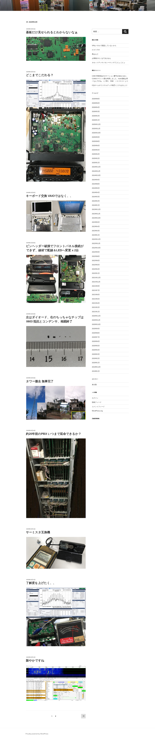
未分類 (94, 384)
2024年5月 (96, 188)
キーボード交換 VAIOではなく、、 (49, 196)
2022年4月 (96, 269)
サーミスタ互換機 (38, 532)
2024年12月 (96, 167)
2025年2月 (96, 158)
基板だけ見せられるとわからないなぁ (52, 32)
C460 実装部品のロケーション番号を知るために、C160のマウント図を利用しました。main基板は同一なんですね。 (110, 78)
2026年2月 (96, 116)
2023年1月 (96, 235)
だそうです (96, 50)
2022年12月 (96, 239)
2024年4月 (96, 192)
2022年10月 (96, 248)
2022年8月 (96, 256)
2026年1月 (96, 120)
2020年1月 (96, 363)
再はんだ (95, 54)
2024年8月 (96, 184)
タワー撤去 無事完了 (40, 381)
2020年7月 (96, 337)
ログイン (95, 398)
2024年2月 (96, 201)
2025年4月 (96, 154)
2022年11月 (96, 243)
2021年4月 (96, 303)
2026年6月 (96, 103)
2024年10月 (96, 175)
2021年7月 (96, 290)
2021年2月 (96, 307)
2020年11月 (96, 320)
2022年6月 (96, 260)
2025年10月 (96, 133)
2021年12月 (96, 277)
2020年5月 (96, 346)
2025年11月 (96, 128)
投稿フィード (96, 402)
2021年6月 (96, 294)
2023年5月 (96, 222)
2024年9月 (96, 180)
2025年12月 (96, 124)
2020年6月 (96, 341)
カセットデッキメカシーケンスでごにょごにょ (108, 62)
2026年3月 (96, 111)
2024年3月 (96, 197)
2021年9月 (96, 286)
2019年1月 (96, 371)
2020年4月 (96, 350)
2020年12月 (96, 316)
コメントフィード (98, 406)
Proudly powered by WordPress (37, 734)
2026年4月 (96, 107)
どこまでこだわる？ (39, 75)
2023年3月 (96, 231)
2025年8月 (96, 141)
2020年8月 (96, 333)
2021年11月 (96, 282)
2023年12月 (96, 209)
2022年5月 (96, 265)
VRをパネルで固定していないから (104, 45)
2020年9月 (96, 328)
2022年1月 (96, 273)
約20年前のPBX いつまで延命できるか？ (53, 433)
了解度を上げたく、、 (41, 583)
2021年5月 (96, 299)
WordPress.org (97, 411)
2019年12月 (96, 367)
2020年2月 (96, 358)
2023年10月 (96, 218)
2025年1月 (96, 162)
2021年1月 (96, 312)
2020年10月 (96, 324)
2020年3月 (96, 354)
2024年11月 (96, 171)
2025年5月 (96, 150)
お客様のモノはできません (101, 58)
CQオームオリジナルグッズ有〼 (103, 85)
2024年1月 (96, 205)
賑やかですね (35, 660)
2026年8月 (96, 99)
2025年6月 (96, 145)
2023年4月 (96, 226)
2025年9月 (96, 137)
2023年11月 (96, 214)
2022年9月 (96, 252)
